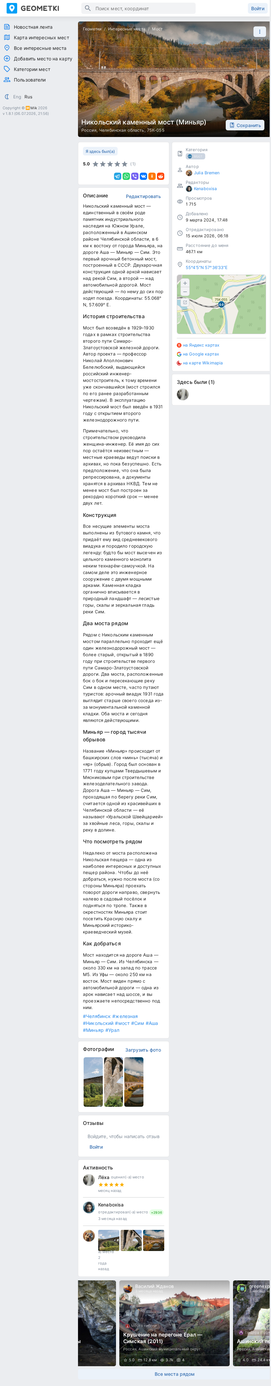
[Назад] (89, 1323)
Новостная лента (33, 27)
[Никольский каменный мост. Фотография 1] (93, 1082)
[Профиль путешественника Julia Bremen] (89, 1236)
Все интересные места (40, 48)
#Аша (152, 1023)
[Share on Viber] (134, 176)
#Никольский (98, 1023)
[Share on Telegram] (117, 176)
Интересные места (126, 28)
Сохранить (249, 125)
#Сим (137, 1023)
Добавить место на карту (43, 58)
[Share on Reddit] (160, 176)
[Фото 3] (153, 1240)
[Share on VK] (143, 176)
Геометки (92, 28)
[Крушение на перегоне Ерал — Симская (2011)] (174, 1323)
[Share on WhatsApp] (126, 176)
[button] (258, 31)
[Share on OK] (152, 176)
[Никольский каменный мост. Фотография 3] (133, 1082)
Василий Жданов (154, 1286)
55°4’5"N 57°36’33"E (207, 267)
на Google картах (201, 354)
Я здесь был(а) (100, 151)
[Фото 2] (131, 1240)
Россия (89, 130)
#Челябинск (97, 1016)
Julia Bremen (207, 172)
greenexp (259, 1286)
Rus (28, 96)
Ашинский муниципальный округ (169, 1349)
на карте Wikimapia (203, 362)
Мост (157, 28)
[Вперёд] (260, 1323)
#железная (125, 1016)
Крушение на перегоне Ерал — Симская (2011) (163, 1338)
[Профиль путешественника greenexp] (241, 1288)
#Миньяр (93, 1030)
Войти (257, 8)
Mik (33, 108)
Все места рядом (175, 1374)
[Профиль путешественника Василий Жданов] (128, 1288)
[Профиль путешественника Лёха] (89, 1180)
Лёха (104, 1177)
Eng (17, 96)
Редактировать (143, 196)
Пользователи (30, 80)
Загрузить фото (143, 1050)
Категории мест (32, 69)
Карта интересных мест (41, 37)
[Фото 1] (108, 1240)
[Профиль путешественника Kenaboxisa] (89, 1207)
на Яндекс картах (201, 345)
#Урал (112, 1030)
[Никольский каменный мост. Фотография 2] (113, 1082)
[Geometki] (44, 8)
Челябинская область (121, 130)
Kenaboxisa (111, 1204)
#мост (122, 1023)
